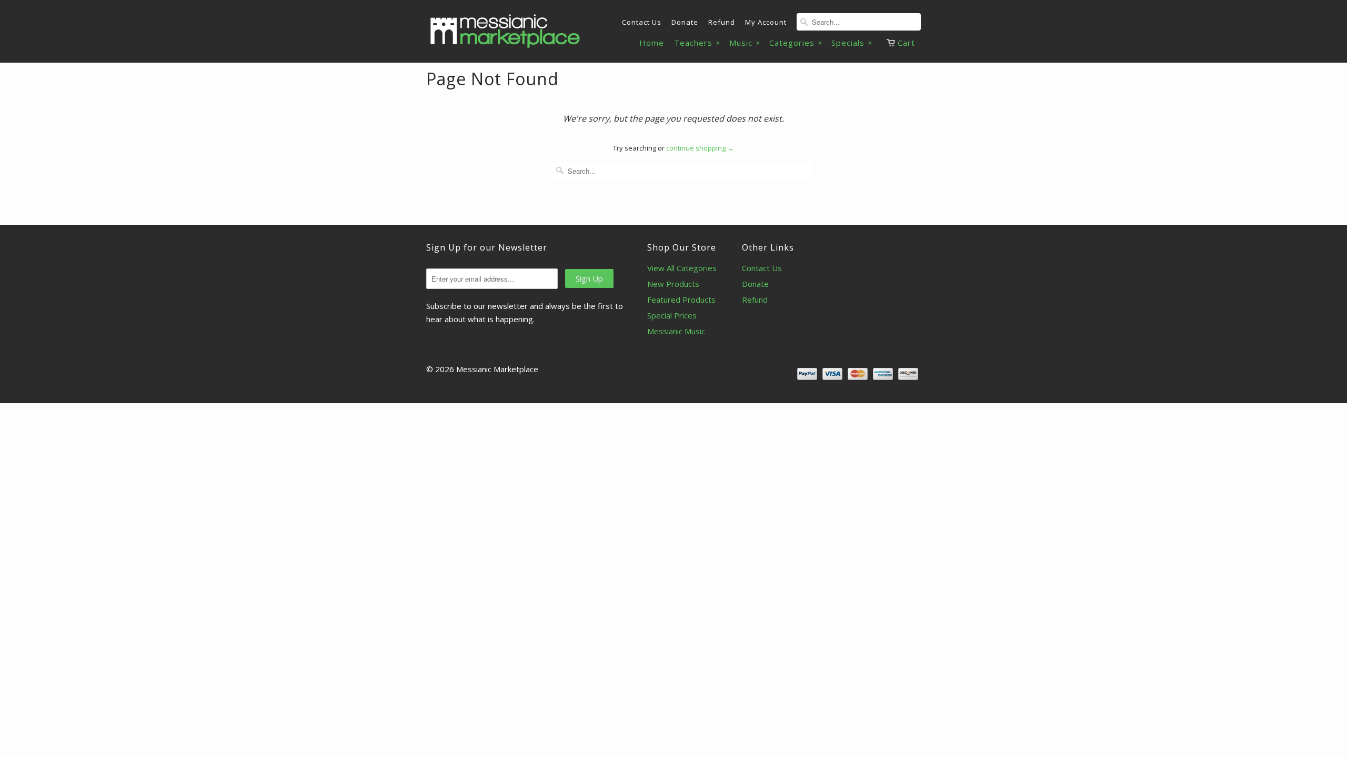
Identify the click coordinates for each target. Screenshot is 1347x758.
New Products (673, 283)
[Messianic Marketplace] (505, 31)
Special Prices (672, 315)
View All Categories (682, 268)
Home (651, 43)
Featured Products (681, 299)
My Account (766, 22)
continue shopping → (700, 148)
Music (744, 43)
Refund (721, 22)
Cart (906, 42)
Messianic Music (676, 331)
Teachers (696, 43)
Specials (851, 43)
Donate (684, 22)
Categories (795, 43)
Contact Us (641, 22)
